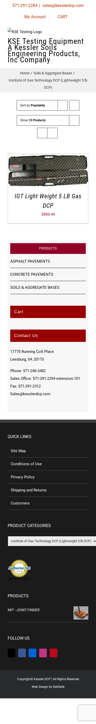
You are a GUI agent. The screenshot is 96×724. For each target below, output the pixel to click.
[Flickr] (32, 653)
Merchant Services (19, 579)
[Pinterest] (53, 653)
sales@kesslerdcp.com (62, 5)
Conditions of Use (26, 464)
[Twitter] (11, 653)
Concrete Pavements (31, 274)
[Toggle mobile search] (77, 43)
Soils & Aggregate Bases (34, 287)
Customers (20, 503)
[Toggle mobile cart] (68, 43)
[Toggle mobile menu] (86, 43)
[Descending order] (74, 105)
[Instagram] (43, 653)
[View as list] (52, 133)
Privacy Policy (23, 477)
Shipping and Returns (29, 490)
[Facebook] (22, 653)
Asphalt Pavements (30, 261)
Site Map (18, 451)
